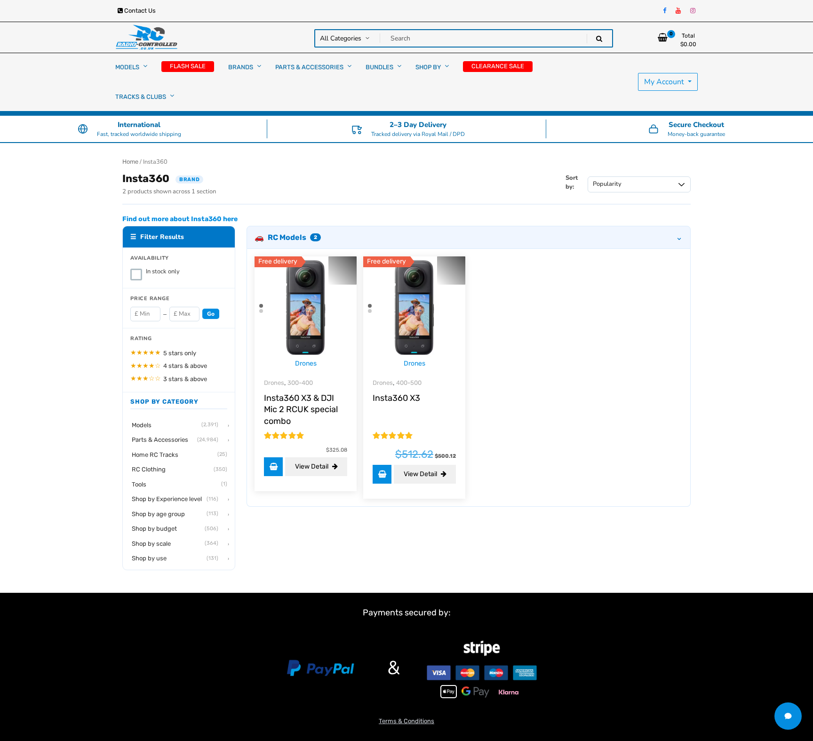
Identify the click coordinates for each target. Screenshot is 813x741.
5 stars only (163, 353)
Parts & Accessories (175, 440)
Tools (179, 484)
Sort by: (572, 182)
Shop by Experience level (175, 499)
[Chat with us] (788, 716)
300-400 (300, 382)
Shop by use (175, 558)
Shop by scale (175, 543)
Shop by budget (175, 529)
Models (175, 425)
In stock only (163, 271)
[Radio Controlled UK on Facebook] (665, 11)
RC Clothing (179, 469)
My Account (665, 82)
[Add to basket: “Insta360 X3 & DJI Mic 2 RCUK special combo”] (273, 466)
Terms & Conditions (406, 721)
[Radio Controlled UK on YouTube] (678, 11)
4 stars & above (168, 366)
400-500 (409, 382)
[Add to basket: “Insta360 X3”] (382, 474)
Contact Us (139, 10)
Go (211, 314)
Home (130, 161)
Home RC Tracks (179, 454)
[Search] (599, 39)
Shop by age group (175, 514)
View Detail (312, 466)
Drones (306, 363)
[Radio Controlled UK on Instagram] (693, 11)
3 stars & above (168, 379)
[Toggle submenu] (145, 66)
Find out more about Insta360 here (180, 219)
